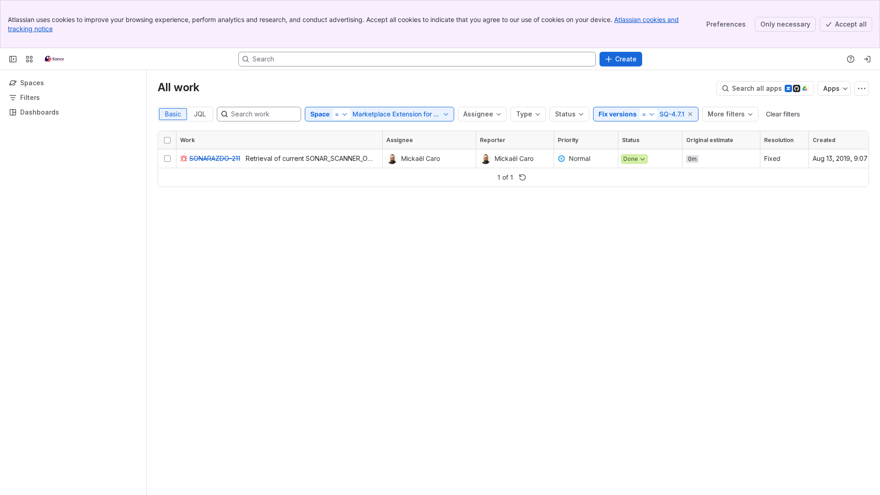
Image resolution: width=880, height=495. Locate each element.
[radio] (173, 114)
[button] (691, 114)
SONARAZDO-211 (214, 158)
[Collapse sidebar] (13, 59)
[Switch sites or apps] (29, 59)
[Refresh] (522, 177)
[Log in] (867, 59)
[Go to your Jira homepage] (54, 59)
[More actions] (861, 88)
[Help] (850, 59)
